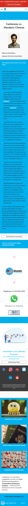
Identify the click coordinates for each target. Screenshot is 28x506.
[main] (14, 26)
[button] (2, 9)
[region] (14, 3)
